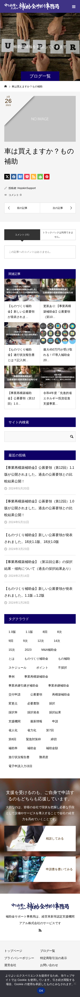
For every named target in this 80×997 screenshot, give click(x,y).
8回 (45, 631)
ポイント (42, 667)
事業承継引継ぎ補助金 (23, 685)
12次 (41, 640)
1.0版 (12, 631)
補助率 (13, 748)
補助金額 (52, 748)
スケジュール (17, 667)
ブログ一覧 (47, 950)
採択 (52, 703)
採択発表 (33, 712)
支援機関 (14, 721)
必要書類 (33, 703)
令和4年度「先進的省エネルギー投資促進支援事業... (57, 398)
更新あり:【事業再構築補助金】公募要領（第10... (57, 311)
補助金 (31, 748)
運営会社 (10, 965)
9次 (25, 640)
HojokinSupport (26, 188)
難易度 (43, 757)
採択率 (13, 712)
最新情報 (36, 721)
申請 (55, 721)
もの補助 (64, 658)
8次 (59, 631)
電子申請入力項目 (20, 766)
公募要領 (36, 694)
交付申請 (14, 694)
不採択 (62, 667)
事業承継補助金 (58, 685)
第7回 (50, 730)
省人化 (13, 730)
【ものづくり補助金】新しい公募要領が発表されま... (21, 311)
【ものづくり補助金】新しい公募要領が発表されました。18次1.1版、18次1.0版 (38, 538)
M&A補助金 (49, 649)
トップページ (13, 950)
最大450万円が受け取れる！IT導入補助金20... (57, 355)
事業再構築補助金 (36, 676)
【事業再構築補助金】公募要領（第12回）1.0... (21, 398)
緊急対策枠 (33, 739)
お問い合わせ (49, 965)
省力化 (31, 730)
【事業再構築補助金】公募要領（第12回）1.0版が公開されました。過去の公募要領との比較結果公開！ (39, 508)
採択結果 (55, 712)
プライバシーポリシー (19, 958)
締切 (54, 739)
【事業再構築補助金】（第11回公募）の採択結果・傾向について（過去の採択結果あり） (38, 565)
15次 (12, 649)
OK (41, 990)
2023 (28, 649)
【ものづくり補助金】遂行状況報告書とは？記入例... (21, 355)
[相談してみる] (40, 828)
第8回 (12, 739)
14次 (57, 640)
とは (12, 658)
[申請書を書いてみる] (40, 858)
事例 (12, 676)
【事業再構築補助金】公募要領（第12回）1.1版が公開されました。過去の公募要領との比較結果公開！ (39, 474)
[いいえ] (75, 983)
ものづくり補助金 (36, 658)
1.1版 (29, 631)
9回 (11, 640)
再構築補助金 (61, 694)
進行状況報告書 (19, 757)
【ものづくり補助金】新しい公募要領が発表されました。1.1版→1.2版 (38, 592)
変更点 (13, 703)
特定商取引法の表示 (53, 958)
